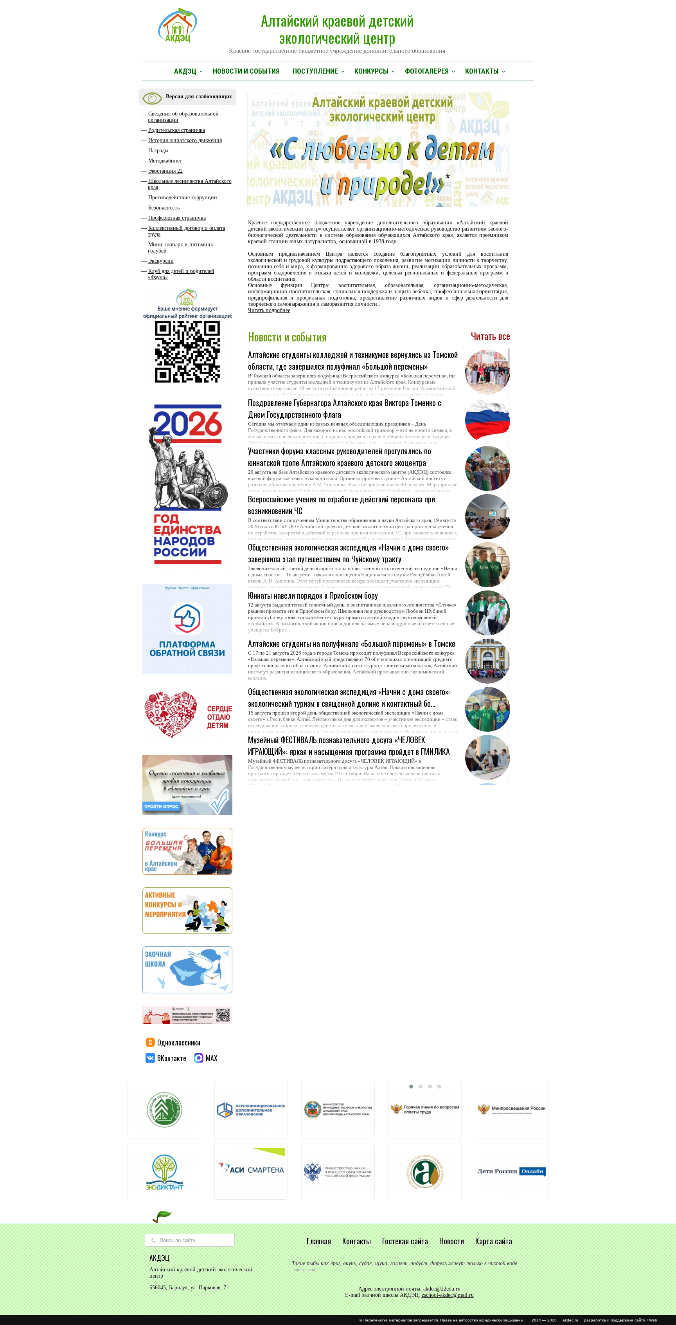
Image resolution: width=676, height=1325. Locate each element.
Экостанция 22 (165, 171)
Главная (319, 1241)
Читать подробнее (269, 310)
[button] (411, 1086)
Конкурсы (371, 71)
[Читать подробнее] (353, 387)
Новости (451, 1241)
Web (653, 1320)
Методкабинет (165, 161)
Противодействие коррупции (182, 197)
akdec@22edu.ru (441, 1289)
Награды (158, 150)
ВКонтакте (171, 1058)
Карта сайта (493, 1241)
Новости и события (246, 71)
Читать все (490, 336)
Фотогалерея (427, 71)
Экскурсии (161, 261)
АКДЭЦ (185, 71)
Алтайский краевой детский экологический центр (337, 31)
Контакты (482, 71)
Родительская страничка (176, 130)
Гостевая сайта (405, 1241)
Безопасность (164, 208)
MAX (212, 1058)
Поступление (315, 71)
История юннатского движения (185, 140)
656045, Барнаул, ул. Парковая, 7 (187, 1288)
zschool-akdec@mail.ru (448, 1295)
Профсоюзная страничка (177, 218)
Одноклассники (178, 1042)
